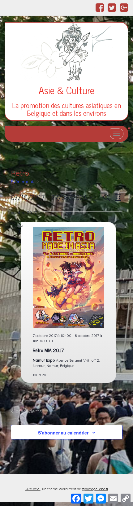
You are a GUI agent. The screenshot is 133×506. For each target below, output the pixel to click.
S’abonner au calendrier (63, 433)
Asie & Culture (66, 90)
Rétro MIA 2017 (48, 350)
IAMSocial (33, 489)
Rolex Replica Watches (31, 495)
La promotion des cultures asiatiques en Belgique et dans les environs (66, 109)
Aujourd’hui (66, 410)
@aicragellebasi (95, 489)
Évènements (23, 181)
